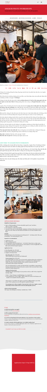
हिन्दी (32, 88)
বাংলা (30, 88)
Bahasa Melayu (44, 88)
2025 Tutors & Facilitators (25, 18)
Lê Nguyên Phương (11, 85)
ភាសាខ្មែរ (9, 88)
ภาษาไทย (14, 88)
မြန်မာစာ (23, 88)
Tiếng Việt (19, 88)
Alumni (34, 18)
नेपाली (27, 88)
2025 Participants (14, 18)
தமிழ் (35, 88)
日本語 (38, 88)
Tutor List (39, 18)
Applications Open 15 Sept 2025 (23, 363)
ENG (6, 88)
